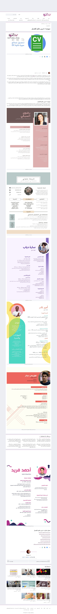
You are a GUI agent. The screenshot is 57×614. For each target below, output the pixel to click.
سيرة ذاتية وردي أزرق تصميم (46, 537)
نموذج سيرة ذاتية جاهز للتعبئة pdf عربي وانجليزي (43, 561)
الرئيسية (49, 23)
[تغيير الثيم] (19, 14)
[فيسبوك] (47, 57)
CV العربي (33, 75)
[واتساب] (42, 57)
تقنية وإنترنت (45, 579)
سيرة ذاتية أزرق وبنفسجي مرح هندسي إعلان (44, 542)
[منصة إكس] (45, 57)
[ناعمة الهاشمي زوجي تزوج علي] (28, 574)
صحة (16, 577)
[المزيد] (40, 57)
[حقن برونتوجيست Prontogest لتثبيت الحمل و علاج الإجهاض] (28, 586)
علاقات (31, 577)
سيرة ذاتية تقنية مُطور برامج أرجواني (45, 539)
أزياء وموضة (45, 602)
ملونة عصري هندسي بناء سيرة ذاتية (45, 540)
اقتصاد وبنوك (48, 25)
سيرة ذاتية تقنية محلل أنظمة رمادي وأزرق (44, 532)
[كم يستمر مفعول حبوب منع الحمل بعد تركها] (28, 598)
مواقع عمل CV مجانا (10, 561)
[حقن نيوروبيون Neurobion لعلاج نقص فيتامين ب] (14, 574)
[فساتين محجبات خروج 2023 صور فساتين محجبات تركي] (43, 598)
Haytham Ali (43, 436)
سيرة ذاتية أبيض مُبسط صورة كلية (45, 535)
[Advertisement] (32, 6)
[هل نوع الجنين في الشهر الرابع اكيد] (43, 586)
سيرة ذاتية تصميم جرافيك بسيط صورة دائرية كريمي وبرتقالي (42, 544)
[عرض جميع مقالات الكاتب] (49, 73)
